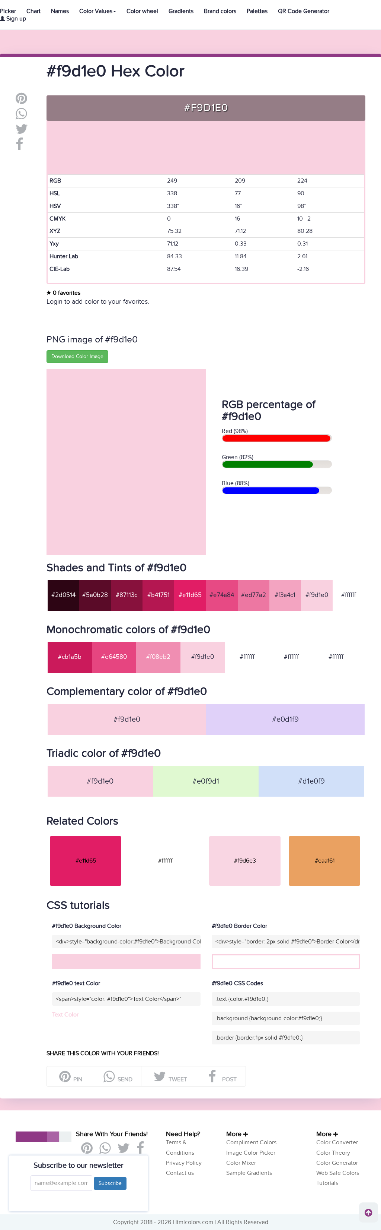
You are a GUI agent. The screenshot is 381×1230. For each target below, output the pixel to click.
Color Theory (333, 1153)
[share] (21, 116)
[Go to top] (368, 1212)
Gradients (181, 11)
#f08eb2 (158, 657)
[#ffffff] (165, 836)
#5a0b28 (95, 595)
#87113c (126, 595)
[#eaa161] (324, 836)
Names (60, 11)
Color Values (95, 11)
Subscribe (110, 1183)
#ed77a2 (253, 595)
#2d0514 (63, 595)
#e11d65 (190, 595)
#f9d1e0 (316, 595)
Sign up (15, 18)
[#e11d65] (86, 836)
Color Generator (337, 1163)
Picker (8, 11)
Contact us (180, 1173)
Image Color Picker (250, 1153)
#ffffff (348, 595)
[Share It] (19, 147)
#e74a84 (221, 595)
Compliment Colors (251, 1142)
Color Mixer (241, 1163)
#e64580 (114, 657)
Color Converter (337, 1142)
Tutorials (327, 1183)
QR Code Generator (303, 11)
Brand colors (220, 11)
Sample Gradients (249, 1173)
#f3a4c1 (285, 595)
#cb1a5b (69, 657)
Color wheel (142, 11)
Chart (33, 11)
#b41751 (158, 595)
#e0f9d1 (205, 781)
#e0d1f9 (285, 719)
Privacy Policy (184, 1163)
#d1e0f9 (311, 781)
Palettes (257, 11)
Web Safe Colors (337, 1173)
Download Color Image (77, 356)
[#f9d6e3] (245, 836)
